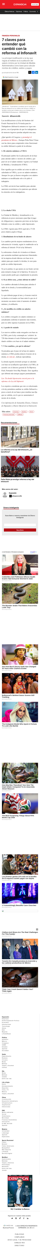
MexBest (5, 1157)
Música (4, 1091)
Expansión (12, 493)
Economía (33, 11)
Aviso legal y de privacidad (19, 1240)
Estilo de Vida (7, 1168)
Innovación (6, 1121)
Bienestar (5, 1166)
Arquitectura (6, 1105)
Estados (5, 1047)
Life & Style (6, 1082)
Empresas (19, 11)
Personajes (6, 1164)
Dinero (31, 412)
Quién (4, 1054)
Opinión (4, 1048)
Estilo (4, 1084)
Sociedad (5, 1050)
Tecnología (6, 1026)
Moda (4, 1062)
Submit (20, 530)
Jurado (4, 1170)
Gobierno (5, 1039)
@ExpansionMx (15, 116)
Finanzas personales (8, 414)
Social (4, 1114)
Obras (4, 1028)
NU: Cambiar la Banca (20, 1209)
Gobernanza (6, 1116)
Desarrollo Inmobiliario (10, 1101)
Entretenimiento (7, 1086)
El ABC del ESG (7, 1123)
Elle (3, 1071)
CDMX (4, 1045)
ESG (3, 1030)
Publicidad (19, 1234)
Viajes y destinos (8, 1163)
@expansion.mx (20, 1218)
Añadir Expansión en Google (11, 77)
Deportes (5, 1088)
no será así (11, 356)
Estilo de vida (7, 1078)
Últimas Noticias (9, 11)
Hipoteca (24, 412)
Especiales (6, 1136)
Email (20, 524)
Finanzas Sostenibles (9, 1120)
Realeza (5, 1058)
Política (26, 11)
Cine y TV (5, 1090)
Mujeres (5, 1032)
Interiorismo (6, 1106)
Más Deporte (6, 1149)
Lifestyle (5, 1151)
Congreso (5, 1043)
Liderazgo (5, 1133)
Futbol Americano (8, 1146)
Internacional (6, 1024)
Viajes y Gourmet (8, 1065)
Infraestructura (7, 1103)
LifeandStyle (6, 1034)
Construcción (6, 1099)
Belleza (4, 1063)
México (4, 1041)
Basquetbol (6, 1148)
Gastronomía (6, 1159)
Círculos (5, 1060)
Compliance (20, 1237)
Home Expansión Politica (10, 1020)
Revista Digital (35, 4)
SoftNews (20, 414)
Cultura (4, 1067)
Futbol (4, 1142)
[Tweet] (29, 72)
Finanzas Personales (11, 36)
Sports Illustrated (7, 1140)
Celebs (4, 1076)
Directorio (19, 1245)
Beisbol (4, 1144)
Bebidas (5, 1161)
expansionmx (13, 1218)
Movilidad (5, 1118)
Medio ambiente (7, 1112)
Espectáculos (6, 1056)
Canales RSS (19, 1243)
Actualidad (5, 1131)
